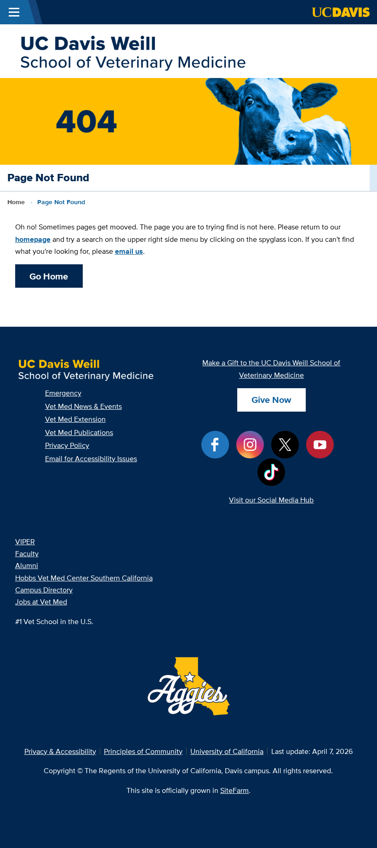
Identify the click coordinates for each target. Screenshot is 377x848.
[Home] (132, 50)
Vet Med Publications (79, 432)
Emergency (63, 392)
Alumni (26, 565)
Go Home (48, 276)
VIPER (25, 541)
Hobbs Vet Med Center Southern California (84, 577)
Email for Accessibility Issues (91, 458)
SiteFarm (234, 790)
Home (16, 202)
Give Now (271, 400)
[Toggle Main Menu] (14, 12)
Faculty (27, 553)
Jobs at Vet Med (41, 601)
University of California (226, 751)
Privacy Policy (67, 445)
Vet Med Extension (75, 418)
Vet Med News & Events (83, 406)
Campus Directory (44, 589)
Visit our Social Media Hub (271, 499)
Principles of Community (143, 751)
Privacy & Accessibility (60, 751)
